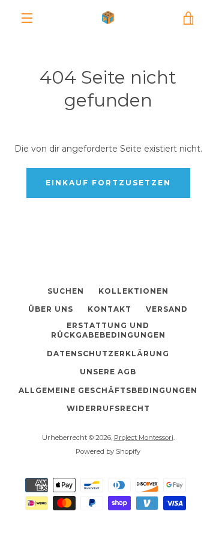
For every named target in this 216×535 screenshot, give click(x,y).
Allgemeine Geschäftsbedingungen (108, 390)
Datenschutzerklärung (108, 353)
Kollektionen (133, 290)
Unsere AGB (108, 371)
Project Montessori (143, 437)
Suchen (65, 290)
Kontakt (109, 309)
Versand (167, 309)
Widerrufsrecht (108, 408)
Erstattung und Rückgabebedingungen (108, 330)
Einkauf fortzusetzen (108, 182)
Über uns (50, 309)
